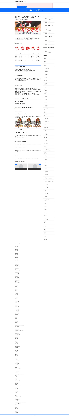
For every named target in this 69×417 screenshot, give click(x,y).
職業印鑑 (46, 90)
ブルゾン (46, 196)
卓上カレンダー (46, 149)
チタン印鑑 (46, 99)
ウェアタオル (45, 165)
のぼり (16, 376)
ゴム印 (45, 86)
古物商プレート (17, 347)
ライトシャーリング (18, 396)
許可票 (16, 339)
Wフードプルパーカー (47, 193)
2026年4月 (45, 232)
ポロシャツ (46, 190)
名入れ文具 (16, 294)
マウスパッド (45, 140)
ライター (46, 162)
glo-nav (45, 61)
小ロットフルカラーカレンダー (48, 150)
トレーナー (16, 359)
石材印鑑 (16, 321)
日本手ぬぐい (46, 171)
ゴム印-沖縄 (45, 87)
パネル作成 (16, 364)
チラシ (45, 124)
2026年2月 (16, 253)
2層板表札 (45, 209)
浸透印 (16, 318)
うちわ (45, 152)
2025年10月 (45, 239)
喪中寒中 (46, 131)
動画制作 (45, 215)
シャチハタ (45, 77)
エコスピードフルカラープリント (48, 175)
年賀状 (45, 130)
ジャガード (46, 168)
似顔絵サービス (46, 127)
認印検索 (46, 96)
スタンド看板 (46, 118)
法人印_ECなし (17, 268)
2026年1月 (45, 236)
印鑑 (44, 64)
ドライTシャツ (46, 187)
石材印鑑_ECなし (47, 71)
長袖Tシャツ (17, 333)
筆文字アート (17, 277)
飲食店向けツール (46, 153)
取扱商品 (45, 58)
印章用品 (16, 350)
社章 (16, 392)
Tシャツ (16, 285)
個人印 (45, 93)
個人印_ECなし (46, 65)
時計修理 (16, 408)
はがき (45, 128)
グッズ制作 (45, 200)
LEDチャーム (45, 206)
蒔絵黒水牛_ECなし (17, 278)
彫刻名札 (46, 106)
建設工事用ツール (47, 121)
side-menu (45, 62)
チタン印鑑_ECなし (47, 68)
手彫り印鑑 (16, 342)
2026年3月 (45, 233)
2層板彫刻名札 (46, 105)
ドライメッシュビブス (47, 199)
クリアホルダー (46, 143)
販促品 (16, 384)
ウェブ (44, 212)
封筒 (44, 109)
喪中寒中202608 (50, 18)
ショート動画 (46, 219)
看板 (44, 115)
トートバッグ (46, 184)
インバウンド (45, 83)
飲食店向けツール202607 (51, 47)
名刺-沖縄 (45, 137)
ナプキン (46, 159)
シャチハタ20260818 (50, 25)
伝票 (16, 317)
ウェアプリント (17, 309)
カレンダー (45, 146)
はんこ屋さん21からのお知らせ (22, 161)
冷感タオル (46, 177)
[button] (22, 6)
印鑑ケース (45, 80)
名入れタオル (46, 174)
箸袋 (45, 155)
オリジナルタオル (17, 282)
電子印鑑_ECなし (47, 74)
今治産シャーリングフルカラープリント (49, 181)
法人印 (16, 395)
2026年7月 (45, 229)
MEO (45, 218)
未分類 (16, 413)
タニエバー (45, 84)
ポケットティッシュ (18, 334)
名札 (16, 269)
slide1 (44, 222)
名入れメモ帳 (17, 326)
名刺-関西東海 (46, 134)
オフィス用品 (45, 102)
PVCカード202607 (50, 36)
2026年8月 (16, 246)
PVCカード (45, 112)
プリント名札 (46, 108)
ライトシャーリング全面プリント (48, 178)
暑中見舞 (46, 133)
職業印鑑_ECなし (17, 265)
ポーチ (45, 203)
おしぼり (16, 356)
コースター (46, 156)
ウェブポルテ (17, 301)
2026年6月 (45, 230)
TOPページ (16, 297)
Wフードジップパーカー (18, 380)
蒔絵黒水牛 (16, 276)
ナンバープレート (17, 302)
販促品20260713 (50, 51)
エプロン (46, 197)
